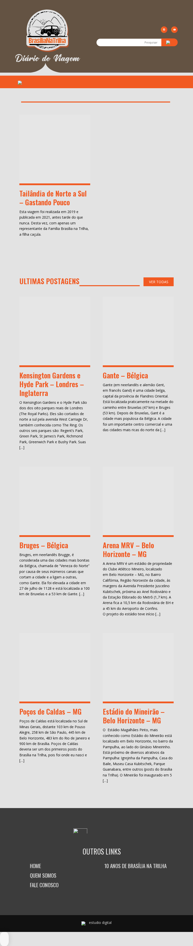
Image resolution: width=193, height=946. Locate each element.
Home (35, 866)
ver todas (158, 281)
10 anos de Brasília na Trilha (135, 866)
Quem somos (43, 875)
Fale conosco (44, 885)
